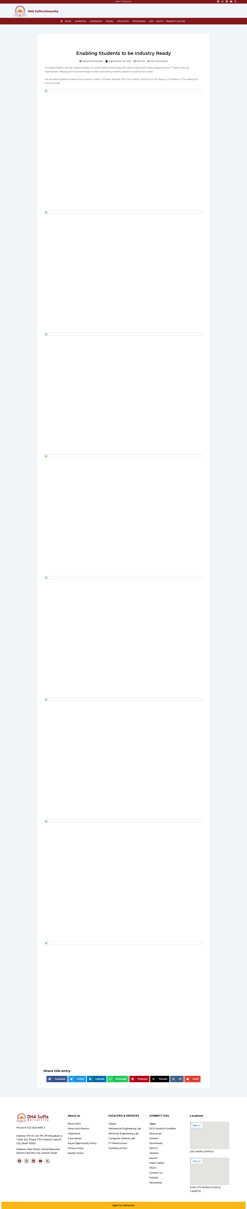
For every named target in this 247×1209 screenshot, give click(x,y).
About (68, 21)
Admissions (96, 21)
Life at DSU (123, 21)
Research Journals (175, 21)
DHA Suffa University (43, 11)
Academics (80, 21)
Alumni (160, 21)
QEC (151, 21)
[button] (56, 1079)
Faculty (109, 21)
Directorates (139, 21)
